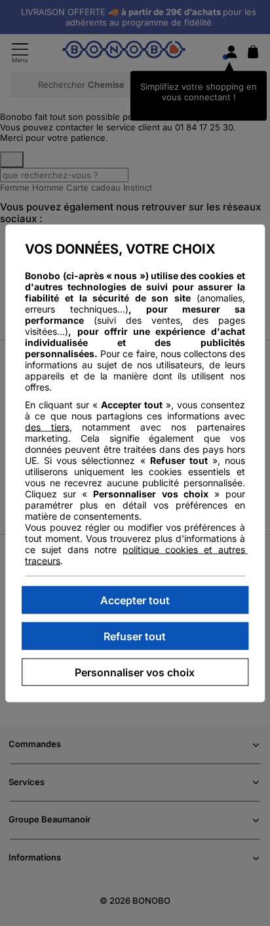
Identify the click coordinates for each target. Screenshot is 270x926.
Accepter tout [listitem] (135, 599)
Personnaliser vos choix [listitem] (135, 671)
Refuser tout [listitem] (135, 635)
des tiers (47, 426)
